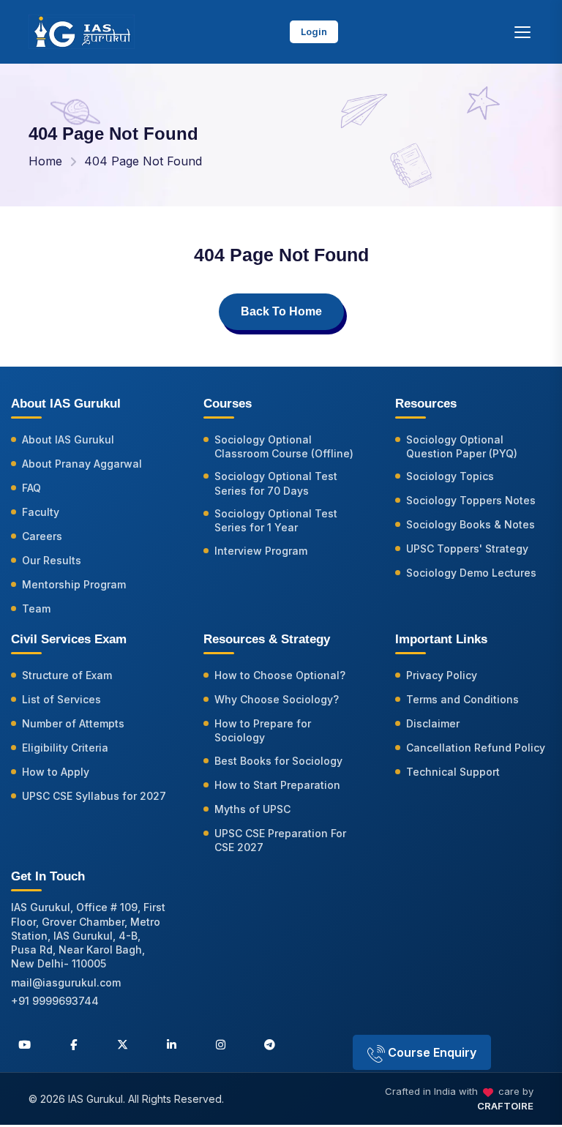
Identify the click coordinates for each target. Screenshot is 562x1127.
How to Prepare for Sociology (262, 730)
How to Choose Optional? (279, 675)
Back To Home (281, 311)
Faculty (40, 512)
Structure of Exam (67, 675)
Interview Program (260, 550)
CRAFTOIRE (505, 1106)
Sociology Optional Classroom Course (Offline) (283, 446)
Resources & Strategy (266, 639)
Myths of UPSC (252, 809)
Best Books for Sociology (278, 761)
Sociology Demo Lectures (471, 572)
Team (36, 608)
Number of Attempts (73, 723)
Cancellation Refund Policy (475, 747)
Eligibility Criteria (65, 747)
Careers (42, 536)
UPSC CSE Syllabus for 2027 (94, 796)
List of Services (61, 699)
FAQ (31, 488)
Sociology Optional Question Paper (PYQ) (461, 446)
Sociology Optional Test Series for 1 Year (275, 520)
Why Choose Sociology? (276, 699)
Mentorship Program (74, 584)
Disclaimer (433, 723)
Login (314, 31)
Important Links (441, 639)
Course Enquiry (430, 1052)
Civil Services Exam (69, 639)
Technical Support (453, 771)
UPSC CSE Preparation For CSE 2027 (280, 840)
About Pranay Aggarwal (82, 463)
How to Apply (55, 771)
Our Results (51, 560)
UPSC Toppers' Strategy (467, 548)
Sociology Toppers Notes (471, 500)
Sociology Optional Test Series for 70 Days (275, 483)
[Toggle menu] (522, 32)
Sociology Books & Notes (470, 524)
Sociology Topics (450, 476)
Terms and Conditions (462, 699)
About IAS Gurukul (68, 439)
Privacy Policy (441, 675)
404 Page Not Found (143, 161)
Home (45, 161)
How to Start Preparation (277, 785)
